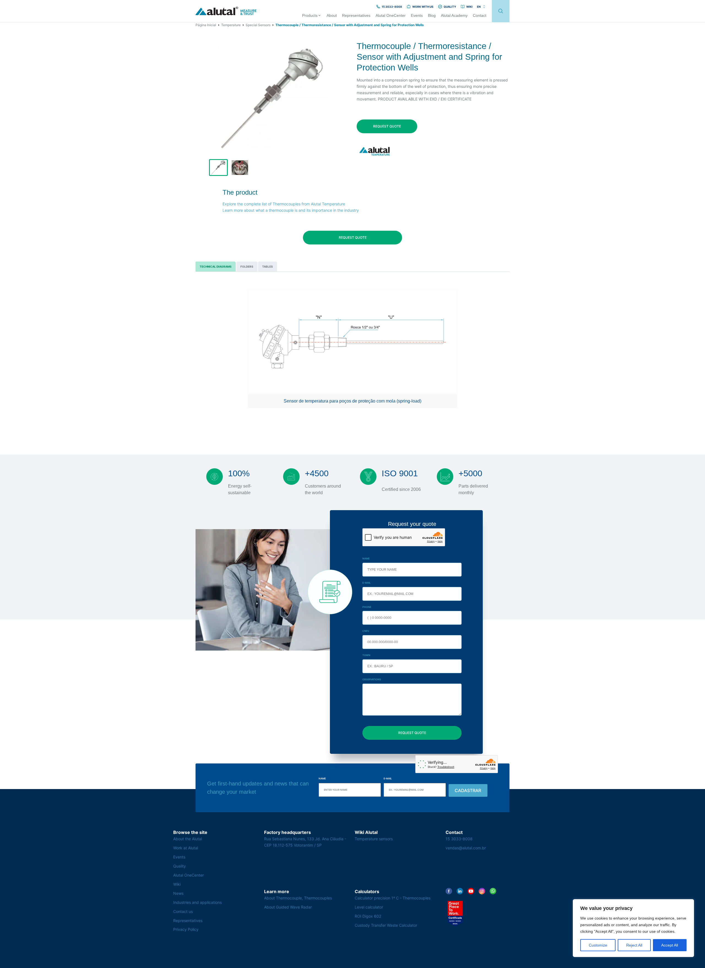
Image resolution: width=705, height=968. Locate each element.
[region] (633, 928)
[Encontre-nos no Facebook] (449, 891)
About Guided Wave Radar (288, 907)
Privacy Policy (186, 929)
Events (179, 857)
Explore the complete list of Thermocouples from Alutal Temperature (284, 204)
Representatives (187, 920)
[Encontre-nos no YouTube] (471, 891)
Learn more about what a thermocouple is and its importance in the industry (291, 210)
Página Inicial (206, 25)
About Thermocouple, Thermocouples (298, 898)
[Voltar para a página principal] (226, 11)
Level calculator (369, 907)
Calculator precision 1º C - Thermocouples (392, 898)
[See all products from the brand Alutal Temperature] (375, 151)
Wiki (177, 884)
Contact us (183, 911)
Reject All (634, 945)
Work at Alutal (185, 847)
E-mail (366, 582)
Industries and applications (197, 902)
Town (366, 655)
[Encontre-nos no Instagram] (482, 891)
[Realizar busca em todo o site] (500, 11)
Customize (598, 945)
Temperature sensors (374, 838)
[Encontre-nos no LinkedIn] (460, 891)
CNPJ (365, 630)
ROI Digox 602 (368, 916)
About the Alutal (187, 838)
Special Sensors (258, 25)
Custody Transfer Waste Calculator (386, 925)
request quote (387, 126)
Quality (179, 866)
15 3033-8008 (459, 838)
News (178, 893)
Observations (371, 679)
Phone (366, 606)
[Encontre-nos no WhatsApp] (493, 891)
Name (366, 558)
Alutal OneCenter (188, 875)
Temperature (231, 25)
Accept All (669, 945)
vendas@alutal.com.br (466, 847)
